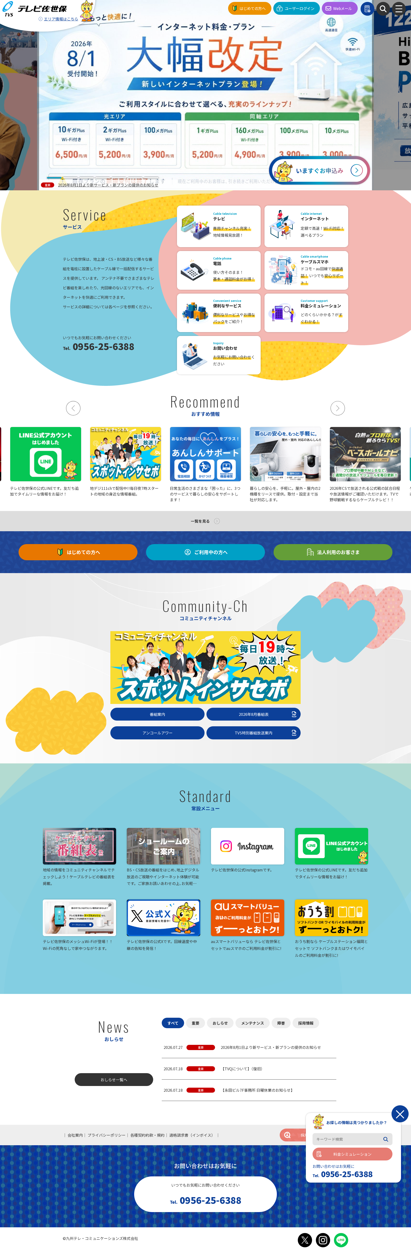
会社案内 (75, 1135)
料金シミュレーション (352, 1154)
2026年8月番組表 (254, 714)
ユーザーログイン (299, 8)
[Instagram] (323, 1240)
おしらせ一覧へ (114, 1079)
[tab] (54, 177)
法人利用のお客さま (338, 552)
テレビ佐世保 (36, 8)
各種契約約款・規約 (147, 1135)
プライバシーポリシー (107, 1135)
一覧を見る (200, 521)
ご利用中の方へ (211, 552)
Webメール (342, 8)
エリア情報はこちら (61, 19)
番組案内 (157, 714)
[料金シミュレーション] (367, 9)
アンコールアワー (157, 733)
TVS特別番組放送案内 (253, 733)
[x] (305, 1240)
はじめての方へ (252, 8)
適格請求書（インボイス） (192, 1135)
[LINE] (341, 1240)
